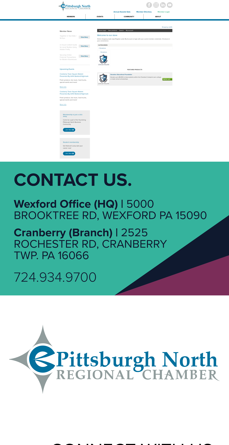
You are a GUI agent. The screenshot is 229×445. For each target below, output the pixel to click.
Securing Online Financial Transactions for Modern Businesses (68, 57)
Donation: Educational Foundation (121, 74)
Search (121, 30)
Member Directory (144, 12)
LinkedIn (163, 5)
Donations (102, 48)
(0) (171, 27)
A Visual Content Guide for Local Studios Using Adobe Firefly (68, 47)
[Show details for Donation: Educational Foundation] (103, 79)
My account (129, 30)
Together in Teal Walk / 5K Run (68, 37)
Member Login (164, 12)
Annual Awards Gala (122, 12)
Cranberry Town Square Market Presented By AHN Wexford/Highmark (74, 75)
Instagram (156, 5)
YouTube (170, 5)
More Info (63, 87)
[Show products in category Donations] (103, 65)
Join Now (68, 130)
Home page (102, 30)
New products (112, 30)
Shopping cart (166, 27)
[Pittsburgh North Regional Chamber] (74, 9)
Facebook (149, 5)
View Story (84, 37)
